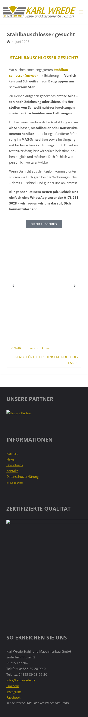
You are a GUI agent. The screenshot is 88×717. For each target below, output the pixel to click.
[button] (13, 286)
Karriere (12, 453)
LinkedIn (12, 686)
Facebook (13, 697)
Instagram (13, 692)
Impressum (14, 482)
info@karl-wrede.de (20, 680)
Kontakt (12, 471)
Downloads (14, 465)
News (10, 459)
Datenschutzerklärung (22, 476)
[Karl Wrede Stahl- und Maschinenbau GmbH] (39, 12)
